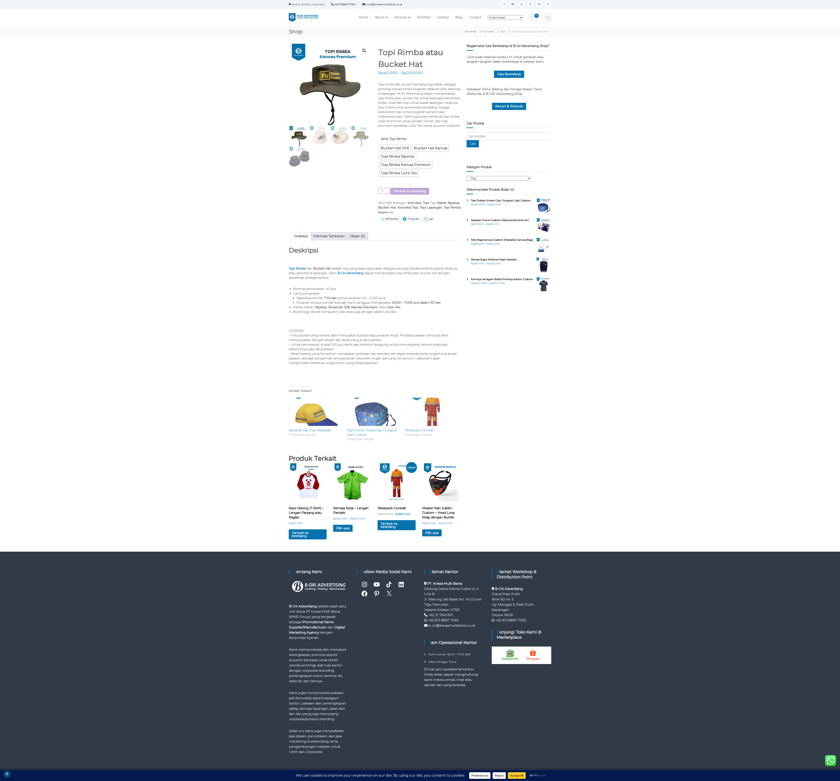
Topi (503, 31)
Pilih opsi (343, 528)
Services (400, 17)
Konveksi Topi (407, 207)
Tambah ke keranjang (409, 191)
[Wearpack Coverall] (432, 412)
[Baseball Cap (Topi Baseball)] (316, 412)
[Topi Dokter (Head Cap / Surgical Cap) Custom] (374, 412)
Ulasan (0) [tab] (357, 236)
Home (363, 17)
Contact (475, 17)
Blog (458, 17)
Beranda (470, 31)
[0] (533, 18)
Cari (473, 144)
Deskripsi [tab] (301, 236)
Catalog (443, 17)
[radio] (395, 148)
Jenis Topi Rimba (393, 139)
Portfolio (423, 17)
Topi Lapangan (431, 207)
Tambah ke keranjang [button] (300, 534)
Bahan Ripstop (448, 203)
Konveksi (488, 31)
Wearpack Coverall (419, 430)
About (379, 17)
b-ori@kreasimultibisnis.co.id (383, 4)
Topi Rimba (452, 207)
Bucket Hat (387, 207)
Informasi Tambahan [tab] (329, 236)
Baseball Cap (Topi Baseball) (310, 430)
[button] (364, 51)
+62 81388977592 (345, 4)
